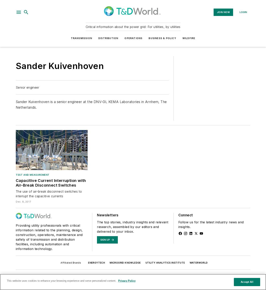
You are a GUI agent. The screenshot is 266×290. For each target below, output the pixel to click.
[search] (26, 12)
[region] (133, 282)
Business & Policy (162, 38)
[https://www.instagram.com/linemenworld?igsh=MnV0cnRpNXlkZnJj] (186, 233)
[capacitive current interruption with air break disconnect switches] (52, 150)
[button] (19, 12)
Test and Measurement (32, 174)
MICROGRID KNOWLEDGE (125, 262)
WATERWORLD (199, 262)
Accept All (247, 281)
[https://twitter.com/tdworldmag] (196, 233)
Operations (133, 38)
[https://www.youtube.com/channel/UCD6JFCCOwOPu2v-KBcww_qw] (201, 233)
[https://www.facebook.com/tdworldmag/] (180, 233)
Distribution (108, 38)
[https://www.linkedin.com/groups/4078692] (191, 233)
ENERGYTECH (96, 262)
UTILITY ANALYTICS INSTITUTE (165, 262)
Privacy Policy (127, 280)
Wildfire (188, 38)
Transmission (81, 38)
